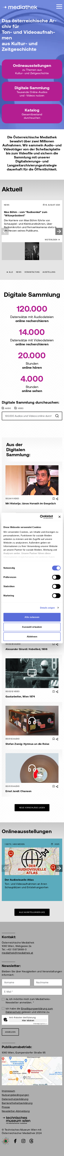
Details (34, 484)
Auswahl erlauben (32, 627)
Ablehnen (32, 636)
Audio (8, 408)
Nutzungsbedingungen (15, 1094)
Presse (6, 1107)
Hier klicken (28, 1020)
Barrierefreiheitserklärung (17, 1103)
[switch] (56, 577)
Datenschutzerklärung (15, 1099)
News (18, 272)
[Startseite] (20, 7)
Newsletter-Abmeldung (16, 1111)
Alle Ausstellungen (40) (32, 912)
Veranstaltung (32, 272)
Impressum (8, 1090)
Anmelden (10, 1032)
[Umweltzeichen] (6, 1140)
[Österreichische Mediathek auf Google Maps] (32, 1070)
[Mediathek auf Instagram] (23, 1141)
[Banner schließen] (59, 517)
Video (20, 408)
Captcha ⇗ (40, 1023)
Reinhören (34, 716)
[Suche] (57, 416)
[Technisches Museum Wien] (16, 1119)
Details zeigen (47, 607)
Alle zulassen (32, 617)
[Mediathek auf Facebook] (15, 1141)
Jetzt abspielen (34, 475)
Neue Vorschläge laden (32, 807)
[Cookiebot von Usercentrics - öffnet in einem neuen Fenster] (40, 517)
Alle (11, 272)
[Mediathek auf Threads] (31, 1141)
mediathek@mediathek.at (17, 952)
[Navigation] (59, 7)
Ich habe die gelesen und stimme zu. (29, 1010)
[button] (59, 231)
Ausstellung (49, 272)
